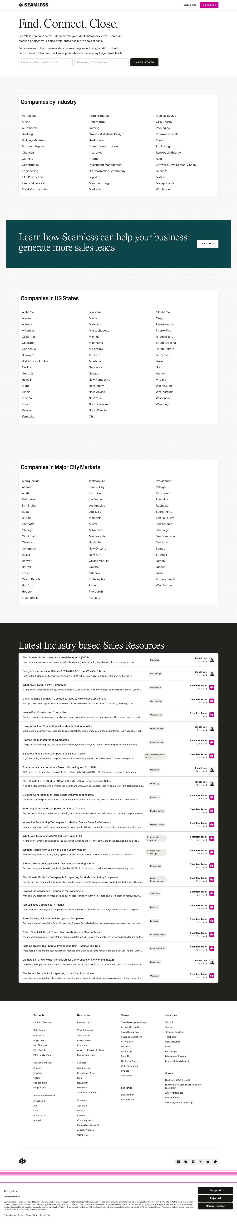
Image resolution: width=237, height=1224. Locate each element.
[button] (46, 62)
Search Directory (144, 62)
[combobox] (45, 62)
